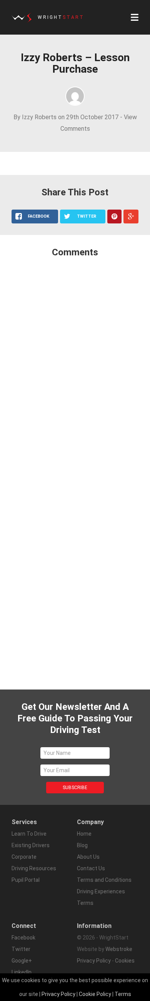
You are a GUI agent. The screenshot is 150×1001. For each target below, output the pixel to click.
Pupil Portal (26, 880)
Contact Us (91, 868)
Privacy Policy (94, 961)
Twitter (21, 949)
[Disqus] (75, 366)
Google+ (22, 961)
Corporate (24, 857)
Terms (123, 994)
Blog (82, 845)
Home (84, 834)
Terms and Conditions (104, 880)
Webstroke (118, 949)
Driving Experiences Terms (101, 897)
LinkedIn (22, 972)
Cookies (125, 961)
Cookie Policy (95, 994)
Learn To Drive (29, 834)
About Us (88, 857)
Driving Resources (34, 868)
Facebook (23, 937)
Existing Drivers (31, 845)
